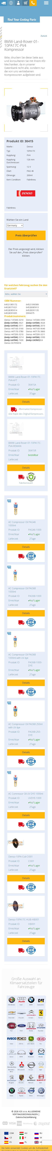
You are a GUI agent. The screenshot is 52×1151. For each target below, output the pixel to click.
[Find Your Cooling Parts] (21, 11)
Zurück (44, 35)
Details (26, 401)
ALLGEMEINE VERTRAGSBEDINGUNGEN (26, 1113)
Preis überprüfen (26, 235)
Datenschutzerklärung (26, 1117)
